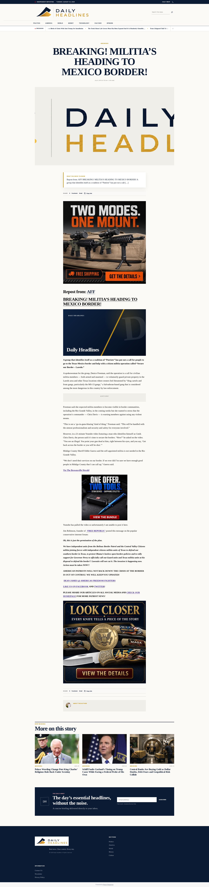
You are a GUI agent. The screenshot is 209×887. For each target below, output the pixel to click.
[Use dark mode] (172, 2)
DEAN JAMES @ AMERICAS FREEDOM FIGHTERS (89, 580)
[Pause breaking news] (172, 28)
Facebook (75, 193)
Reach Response (108, 884)
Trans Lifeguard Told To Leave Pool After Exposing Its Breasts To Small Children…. (160, 28)
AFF (91, 291)
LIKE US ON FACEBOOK (75, 586)
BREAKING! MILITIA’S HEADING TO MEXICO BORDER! (100, 301)
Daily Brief (166, 2)
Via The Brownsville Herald (76, 470)
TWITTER (99, 586)
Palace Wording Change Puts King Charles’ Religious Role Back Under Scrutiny (56, 770)
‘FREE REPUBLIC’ (95, 531)
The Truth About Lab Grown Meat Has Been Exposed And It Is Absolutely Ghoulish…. (99, 28)
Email (80, 193)
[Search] (172, 12)
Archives (104, 43)
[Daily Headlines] (62, 12)
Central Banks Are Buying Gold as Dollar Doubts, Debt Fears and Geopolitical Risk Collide (150, 772)
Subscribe (162, 799)
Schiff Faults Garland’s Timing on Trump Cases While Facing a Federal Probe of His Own (103, 772)
